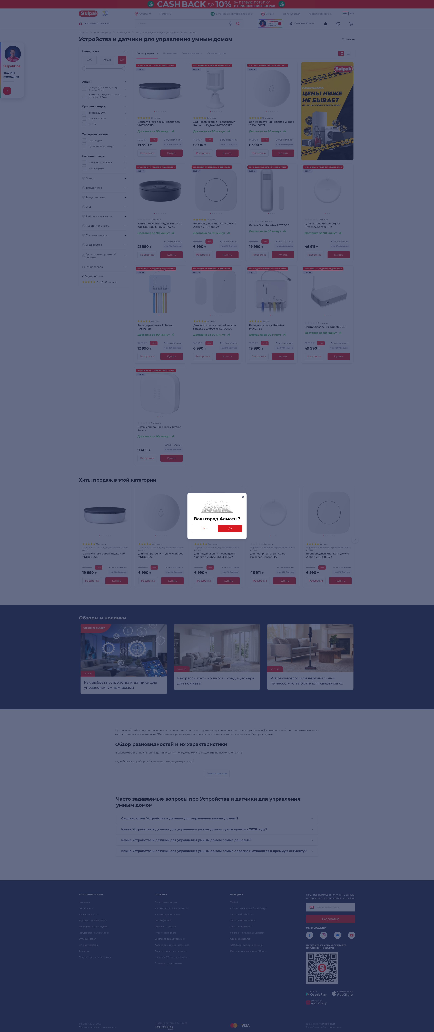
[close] (243, 496)
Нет (204, 528)
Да (230, 528)
